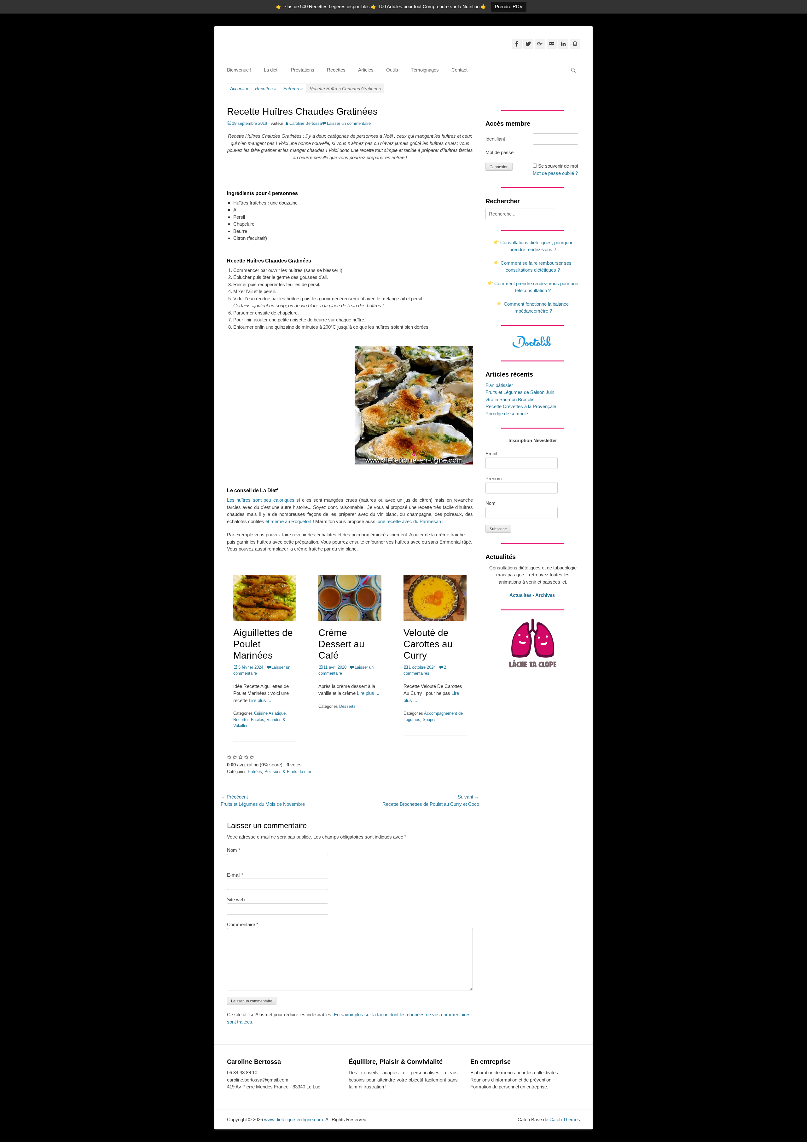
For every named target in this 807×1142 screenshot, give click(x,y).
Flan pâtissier (499, 385)
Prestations (302, 69)
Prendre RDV (509, 6)
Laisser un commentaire (349, 123)
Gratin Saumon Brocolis (510, 399)
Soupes (430, 719)
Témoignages (425, 69)
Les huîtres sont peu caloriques (260, 500)
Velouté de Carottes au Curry (428, 643)
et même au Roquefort (288, 521)
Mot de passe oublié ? (555, 173)
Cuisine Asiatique (270, 713)
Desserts (347, 706)
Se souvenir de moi (558, 166)
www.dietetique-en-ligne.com (293, 1119)
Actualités (520, 595)
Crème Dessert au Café (341, 643)
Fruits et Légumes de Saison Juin (519, 392)
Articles (366, 69)
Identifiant (495, 138)
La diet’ (271, 69)
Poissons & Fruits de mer (287, 771)
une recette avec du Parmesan (409, 521)
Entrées (293, 88)
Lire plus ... (260, 700)
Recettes (336, 69)
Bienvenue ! (239, 69)
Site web (236, 899)
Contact (459, 69)
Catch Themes (564, 1119)
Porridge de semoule (506, 413)
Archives (545, 595)
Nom (233, 850)
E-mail (235, 875)
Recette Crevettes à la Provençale (520, 406)
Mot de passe (499, 152)
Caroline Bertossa (305, 123)
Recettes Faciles (248, 719)
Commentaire (242, 924)
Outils (392, 69)
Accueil (239, 88)
